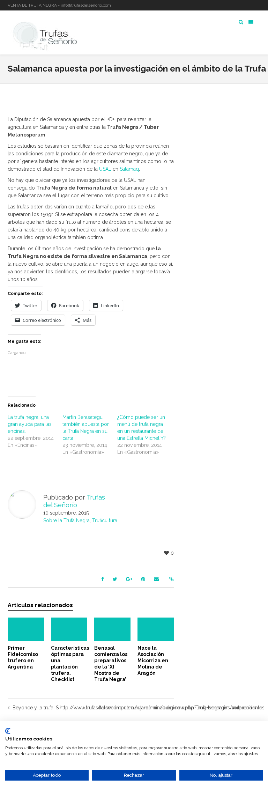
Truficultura (104, 520)
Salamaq (129, 169)
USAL (106, 169)
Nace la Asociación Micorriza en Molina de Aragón (152, 660)
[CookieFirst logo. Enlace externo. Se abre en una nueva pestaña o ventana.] (7, 731)
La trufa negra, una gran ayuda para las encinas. (30, 424)
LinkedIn (249, 5)
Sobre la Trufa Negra (66, 520)
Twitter (239, 5)
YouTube (259, 5)
